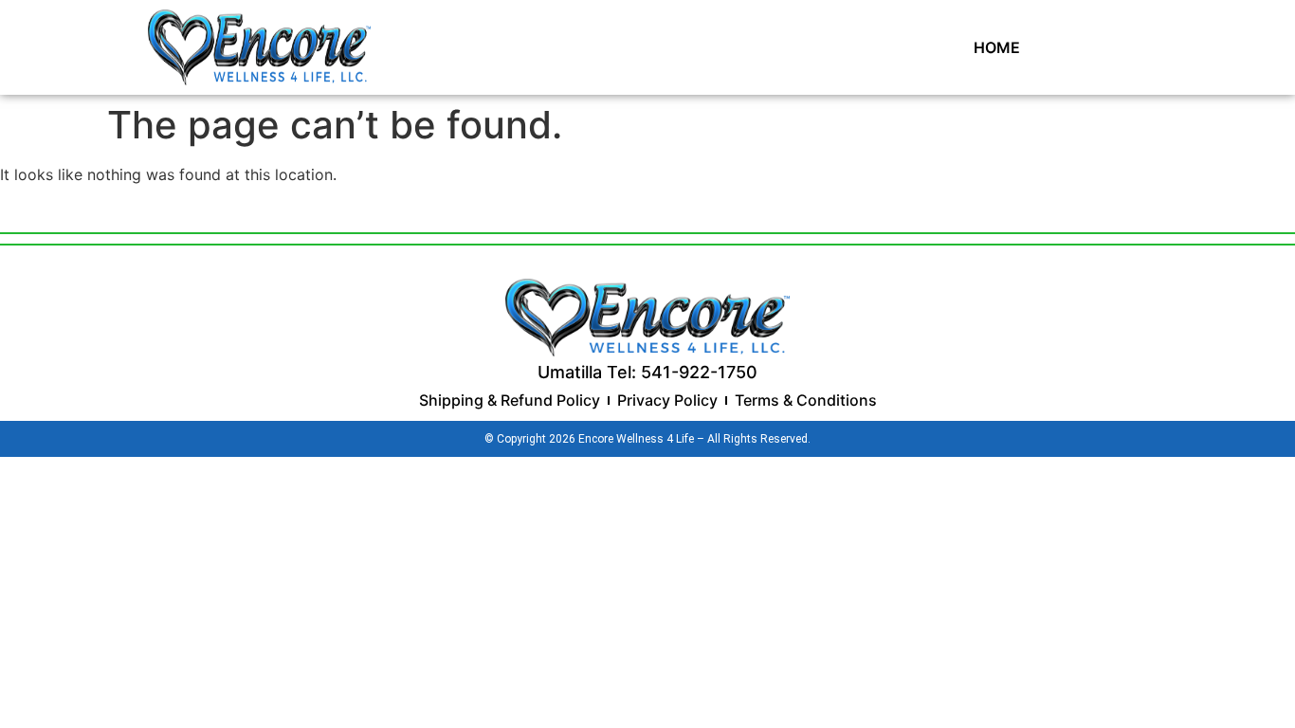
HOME (997, 47)
